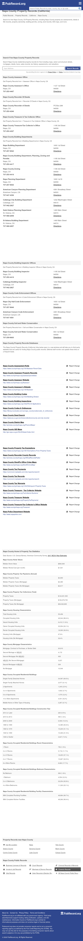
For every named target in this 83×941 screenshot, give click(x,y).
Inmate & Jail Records (13, 869)
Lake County (33, 852)
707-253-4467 (8, 91)
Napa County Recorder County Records (19, 455)
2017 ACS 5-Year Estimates (57, 555)
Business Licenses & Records (16, 865)
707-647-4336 (8, 195)
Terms (61, 72)
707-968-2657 (8, 226)
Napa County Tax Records (14, 476)
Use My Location (11, 845)
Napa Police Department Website (16, 511)
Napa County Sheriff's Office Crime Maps (20, 462)
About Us (5, 913)
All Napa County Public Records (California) (69, 873)
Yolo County (59, 845)
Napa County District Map (13, 422)
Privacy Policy (52, 72)
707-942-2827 (8, 205)
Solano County (8, 849)
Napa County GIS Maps (12, 429)
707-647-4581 (8, 317)
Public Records (8, 15)
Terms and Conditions (37, 913)
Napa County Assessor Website (16, 380)
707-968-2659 (8, 215)
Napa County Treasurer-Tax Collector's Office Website (25, 504)
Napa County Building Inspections (17, 401)
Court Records (37, 865)
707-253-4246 (8, 111)
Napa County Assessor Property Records (20, 373)
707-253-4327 (8, 131)
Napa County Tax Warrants (14, 483)
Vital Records (10, 873)
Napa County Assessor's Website (17, 387)
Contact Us (14, 913)
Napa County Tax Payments (14, 469)
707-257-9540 (8, 151)
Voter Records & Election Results (43, 873)
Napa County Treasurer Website (16, 497)
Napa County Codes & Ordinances (17, 408)
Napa (31, 845)
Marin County (60, 849)
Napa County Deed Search (14, 415)
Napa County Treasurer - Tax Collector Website (22, 490)
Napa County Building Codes (15, 394)
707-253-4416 (8, 174)
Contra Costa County (10, 852)
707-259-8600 (8, 337)
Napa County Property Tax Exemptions (19, 448)
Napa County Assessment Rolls (16, 366)
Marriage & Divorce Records (42, 869)
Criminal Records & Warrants (68, 865)
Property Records (64, 869)
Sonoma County (34, 849)
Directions (57, 91)
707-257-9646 (8, 307)
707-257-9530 (8, 185)
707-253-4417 (8, 164)
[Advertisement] (41, 39)
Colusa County (60, 852)
